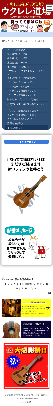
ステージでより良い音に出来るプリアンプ (26, 105)
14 (17, 288)
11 (38, 283)
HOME (5, 41)
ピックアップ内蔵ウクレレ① (21, 90)
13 (47, 283)
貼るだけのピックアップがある (22, 99)
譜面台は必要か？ (16, 123)
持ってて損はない (19, 41)
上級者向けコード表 (17, 62)
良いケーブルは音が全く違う (21, 114)
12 (42, 283)
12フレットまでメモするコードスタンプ (26, 72)
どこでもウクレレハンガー (20, 82)
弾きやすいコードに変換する (21, 77)
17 (30, 288)
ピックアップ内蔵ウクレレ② (21, 94)
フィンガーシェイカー (18, 86)
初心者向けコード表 (17, 53)
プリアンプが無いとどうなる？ (22, 110)
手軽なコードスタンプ (18, 66)
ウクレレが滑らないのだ (19, 119)
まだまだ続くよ (15, 127)
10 (34, 283)
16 (26, 288)
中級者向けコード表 (17, 58)
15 (21, 288)
